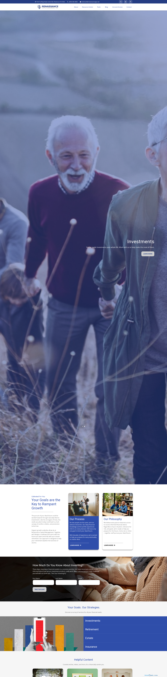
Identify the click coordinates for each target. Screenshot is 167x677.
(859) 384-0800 (73, 2)
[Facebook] (130, 1)
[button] (76, 7)
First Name (36, 578)
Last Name (58, 578)
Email (80, 578)
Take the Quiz (40, 589)
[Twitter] (121, 1)
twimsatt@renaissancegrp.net (90, 2)
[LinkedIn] (126, 1)
